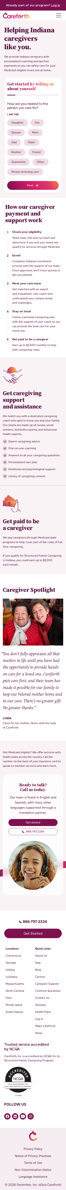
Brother (16, 152)
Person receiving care (25, 171)
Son (37, 122)
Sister (31, 142)
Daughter (17, 122)
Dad (14, 142)
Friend (36, 152)
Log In (55, 5)
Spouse (16, 132)
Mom (35, 132)
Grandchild (18, 162)
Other (40, 162)
